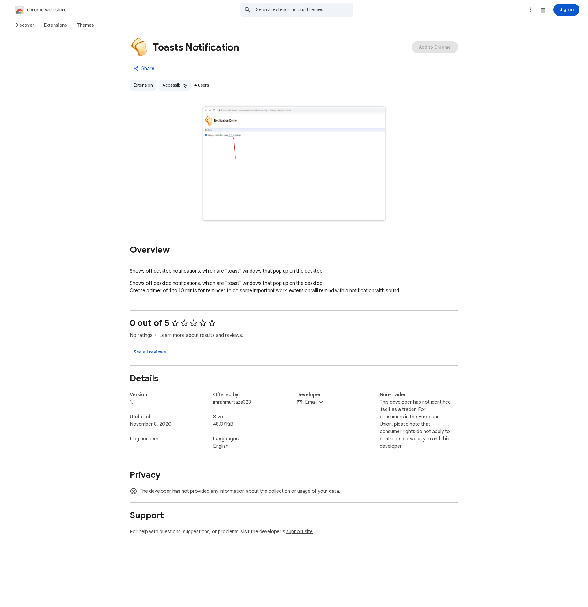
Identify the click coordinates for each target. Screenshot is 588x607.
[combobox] (304, 9)
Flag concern (144, 439)
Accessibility (175, 85)
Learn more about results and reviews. (201, 335)
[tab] (24, 25)
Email (311, 402)
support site (299, 532)
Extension (143, 85)
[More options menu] (530, 10)
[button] (543, 10)
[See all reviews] (150, 352)
